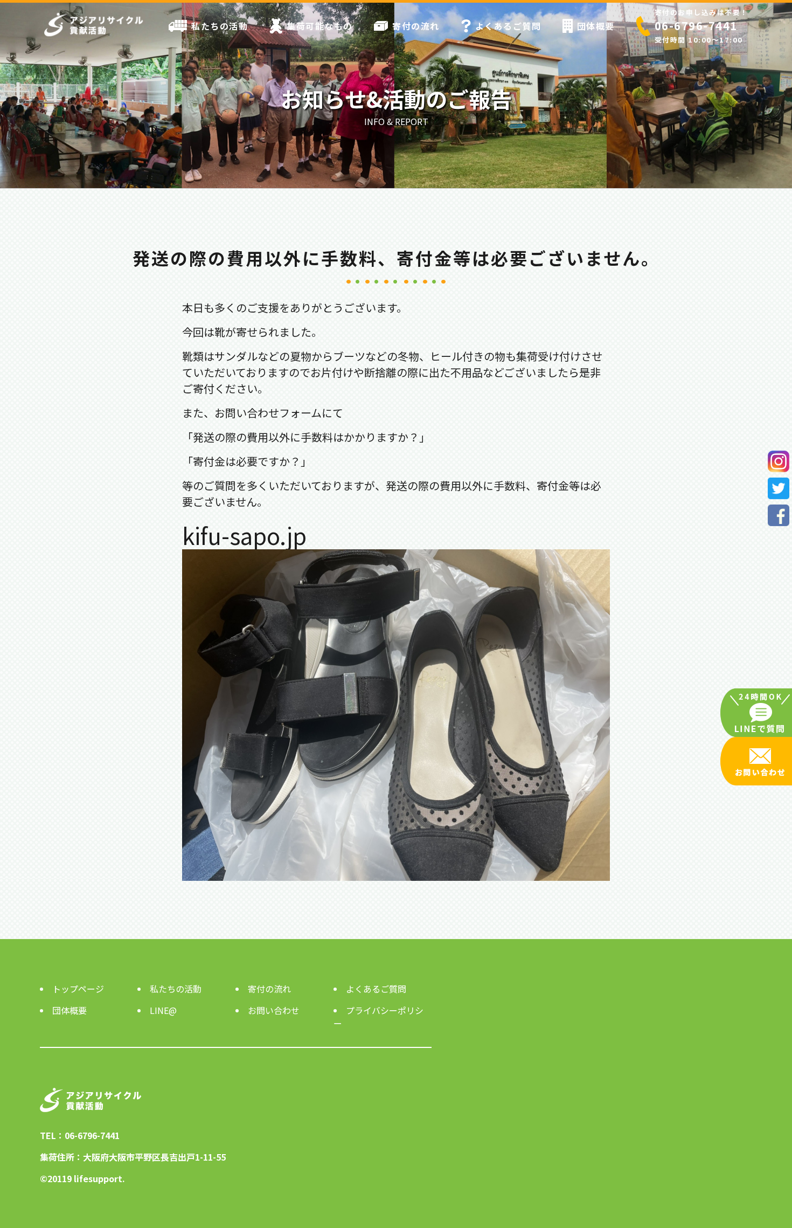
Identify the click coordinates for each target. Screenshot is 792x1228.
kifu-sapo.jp (244, 535)
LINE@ (163, 1010)
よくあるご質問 (508, 25)
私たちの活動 (219, 25)
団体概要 (596, 25)
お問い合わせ (274, 1010)
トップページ (78, 988)
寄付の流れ (416, 25)
